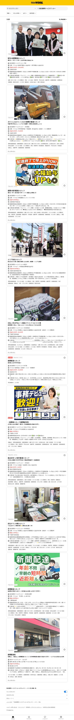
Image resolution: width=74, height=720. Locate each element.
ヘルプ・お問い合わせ (12, 707)
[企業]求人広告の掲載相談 (49, 707)
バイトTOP (9, 702)
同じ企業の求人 (11, 151)
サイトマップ (21, 707)
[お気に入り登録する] (64, 53)
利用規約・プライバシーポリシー (34, 707)
